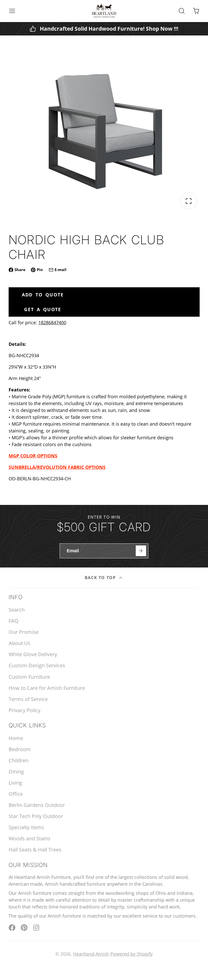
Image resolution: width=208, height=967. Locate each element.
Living (15, 782)
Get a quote (42, 309)
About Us (19, 643)
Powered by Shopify (131, 954)
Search (17, 609)
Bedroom (20, 749)
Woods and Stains (29, 838)
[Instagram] (36, 927)
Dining (16, 771)
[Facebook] (12, 927)
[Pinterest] (24, 927)
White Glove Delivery (33, 654)
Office (16, 793)
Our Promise (24, 632)
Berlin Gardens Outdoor (37, 805)
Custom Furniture (29, 676)
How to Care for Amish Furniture (47, 688)
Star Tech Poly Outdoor (36, 816)
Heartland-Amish (91, 954)
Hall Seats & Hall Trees (35, 849)
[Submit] (141, 550)
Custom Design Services (37, 665)
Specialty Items (26, 827)
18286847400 (52, 322)
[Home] (104, 11)
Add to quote (43, 295)
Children (18, 760)
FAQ (14, 620)
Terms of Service (28, 699)
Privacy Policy (24, 710)
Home (16, 738)
